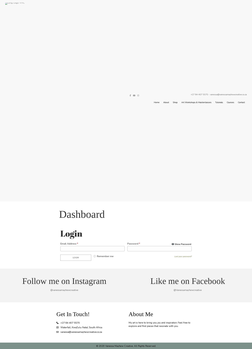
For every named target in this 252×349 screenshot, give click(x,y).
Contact (241, 102)
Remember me (105, 256)
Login (76, 257)
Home (156, 102)
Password (133, 243)
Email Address (69, 243)
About (166, 102)
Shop (175, 102)
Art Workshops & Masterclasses (196, 102)
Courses (230, 102)
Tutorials (219, 102)
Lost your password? (183, 256)
